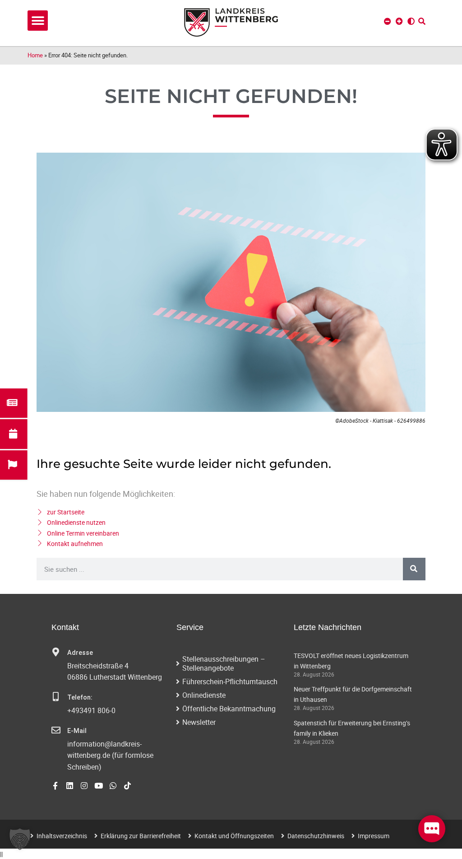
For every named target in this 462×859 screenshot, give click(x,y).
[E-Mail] (55, 730)
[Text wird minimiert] (387, 21)
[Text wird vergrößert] (399, 21)
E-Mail (77, 731)
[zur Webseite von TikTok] (127, 785)
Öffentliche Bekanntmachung (229, 709)
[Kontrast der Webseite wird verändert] (411, 21)
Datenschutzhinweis (315, 835)
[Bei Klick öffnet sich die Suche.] (421, 21)
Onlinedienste (204, 695)
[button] (38, 20)
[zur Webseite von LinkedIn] (70, 785)
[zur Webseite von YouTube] (98, 785)
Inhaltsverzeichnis (62, 835)
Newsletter (199, 722)
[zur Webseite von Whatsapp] (113, 785)
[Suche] (414, 569)
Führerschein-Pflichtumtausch (229, 681)
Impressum (373, 835)
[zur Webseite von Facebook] (55, 785)
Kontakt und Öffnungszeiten (234, 835)
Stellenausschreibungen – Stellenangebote (223, 663)
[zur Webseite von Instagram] (84, 785)
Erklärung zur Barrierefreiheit (141, 835)
